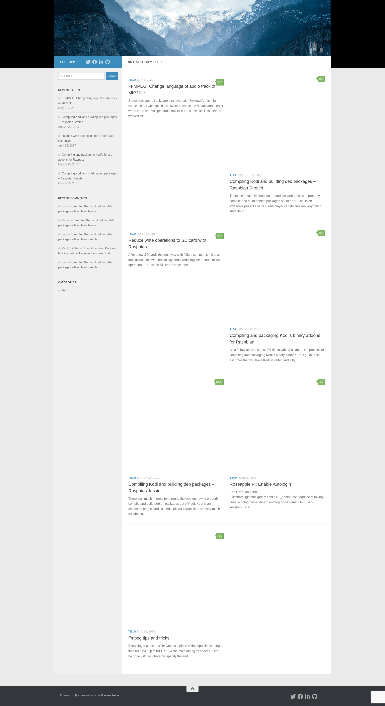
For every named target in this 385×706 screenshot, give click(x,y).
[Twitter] (88, 61)
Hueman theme (110, 695)
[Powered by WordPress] (76, 695)
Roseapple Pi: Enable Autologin (260, 484)
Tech (132, 79)
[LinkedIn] (101, 61)
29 (220, 382)
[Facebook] (94, 61)
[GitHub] (107, 61)
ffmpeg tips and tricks (148, 638)
